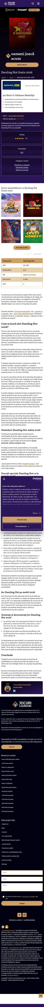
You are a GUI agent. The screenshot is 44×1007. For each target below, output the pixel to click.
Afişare (35, 513)
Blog (3, 828)
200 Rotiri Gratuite (7, 799)
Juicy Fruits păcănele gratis (23, 314)
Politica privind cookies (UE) (10, 856)
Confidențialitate (29, 920)
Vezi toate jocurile (22, 247)
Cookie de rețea (6, 860)
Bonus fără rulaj (7, 779)
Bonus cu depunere (8, 767)
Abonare (11, 747)
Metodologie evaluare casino (11, 840)
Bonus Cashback (7, 783)
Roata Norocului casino (9, 787)
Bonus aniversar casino (9, 775)
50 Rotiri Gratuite (7, 791)
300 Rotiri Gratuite (7, 803)
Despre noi (5, 824)
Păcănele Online (22, 167)
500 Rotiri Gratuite (7, 811)
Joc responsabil (7, 836)
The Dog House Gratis (22, 311)
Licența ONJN (6, 844)
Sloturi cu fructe (22, 170)
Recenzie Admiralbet (32, 86)
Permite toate (22, 519)
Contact (4, 832)
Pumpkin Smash (28, 464)
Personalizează (20, 526)
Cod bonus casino (7, 763)
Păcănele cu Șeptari (22, 165)
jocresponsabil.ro (12, 975)
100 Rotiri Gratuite (7, 795)
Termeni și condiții (7, 848)
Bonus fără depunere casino (10, 759)
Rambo (26, 316)
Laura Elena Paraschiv (16, 115)
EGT (22, 153)
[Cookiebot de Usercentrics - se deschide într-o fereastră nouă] (33, 479)
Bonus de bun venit (8, 771)
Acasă (4, 77)
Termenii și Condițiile (28, 896)
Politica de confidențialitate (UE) (12, 852)
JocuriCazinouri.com (8, 930)
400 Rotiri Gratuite (7, 807)
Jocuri (12, 77)
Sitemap (4, 864)
